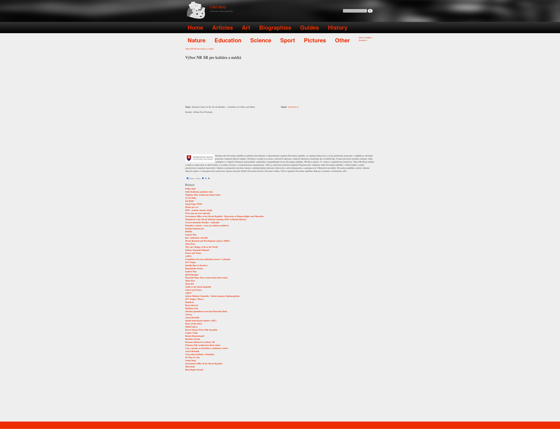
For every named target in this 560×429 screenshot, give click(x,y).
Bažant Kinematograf (194, 335)
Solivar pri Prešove (193, 289)
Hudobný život (191, 308)
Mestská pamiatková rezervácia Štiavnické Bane (206, 311)
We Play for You (192, 357)
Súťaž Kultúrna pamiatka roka (199, 191)
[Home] (196, 11)
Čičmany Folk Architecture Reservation (202, 345)
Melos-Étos (190, 243)
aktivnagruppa (191, 274)
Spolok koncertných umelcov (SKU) (201, 320)
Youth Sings (190, 360)
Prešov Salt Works (193, 253)
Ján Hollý (189, 200)
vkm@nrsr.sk (293, 106)
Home (195, 27)
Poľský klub (190, 188)
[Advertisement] (280, 82)
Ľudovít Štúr (191, 234)
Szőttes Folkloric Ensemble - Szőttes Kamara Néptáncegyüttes (212, 296)
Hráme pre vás (191, 207)
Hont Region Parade (194, 369)
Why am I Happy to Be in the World (201, 246)
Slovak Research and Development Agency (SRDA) (207, 240)
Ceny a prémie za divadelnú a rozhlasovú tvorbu (206, 348)
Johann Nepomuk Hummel (197, 250)
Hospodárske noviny (194, 268)
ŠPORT (188, 231)
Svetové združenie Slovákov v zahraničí (202, 222)
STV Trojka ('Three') (194, 299)
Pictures (315, 40)
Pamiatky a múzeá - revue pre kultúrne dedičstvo (207, 225)
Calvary (188, 314)
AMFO (188, 256)
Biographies (275, 27)
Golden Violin (191, 332)
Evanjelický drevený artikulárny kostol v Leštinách (207, 259)
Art (246, 27)
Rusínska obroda (192, 338)
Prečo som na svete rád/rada (197, 213)
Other (342, 40)
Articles (222, 27)
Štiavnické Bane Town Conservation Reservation (206, 277)
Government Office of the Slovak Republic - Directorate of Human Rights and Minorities (224, 216)
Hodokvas (189, 302)
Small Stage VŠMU (193, 204)
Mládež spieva (191, 326)
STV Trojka (190, 262)
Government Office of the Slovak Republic (203, 363)
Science (260, 40)
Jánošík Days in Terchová (196, 265)
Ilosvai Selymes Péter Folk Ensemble (201, 329)
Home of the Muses (193, 323)
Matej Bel (189, 283)
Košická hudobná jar (194, 228)
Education (228, 40)
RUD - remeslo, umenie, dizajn (198, 210)
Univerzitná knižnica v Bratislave (199, 354)
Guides (309, 27)
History (337, 27)
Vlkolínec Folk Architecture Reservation (202, 194)
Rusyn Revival (191, 305)
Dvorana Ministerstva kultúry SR (200, 342)
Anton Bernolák (192, 317)
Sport (287, 40)
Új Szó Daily (190, 197)
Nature (196, 40)
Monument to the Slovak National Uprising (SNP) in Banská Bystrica (215, 219)
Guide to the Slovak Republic (198, 286)
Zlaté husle (190, 366)
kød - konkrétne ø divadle (196, 237)
